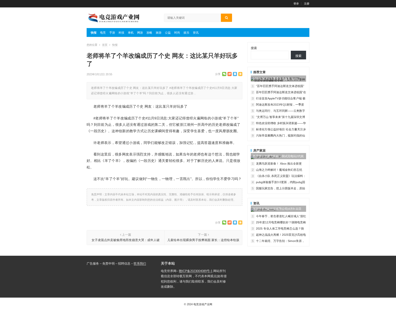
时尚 (177, 32)
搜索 (254, 48)
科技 (121, 32)
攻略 (149, 32)
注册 (306, 3)
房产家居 (259, 150)
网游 (140, 32)
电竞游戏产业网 (202, 304)
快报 (94, 32)
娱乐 (186, 32)
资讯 (196, 32)
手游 (112, 32)
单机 (131, 32)
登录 (296, 3)
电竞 (103, 32)
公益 (168, 32)
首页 (104, 44)
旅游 (158, 32)
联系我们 (140, 263)
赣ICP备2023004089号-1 (195, 271)
